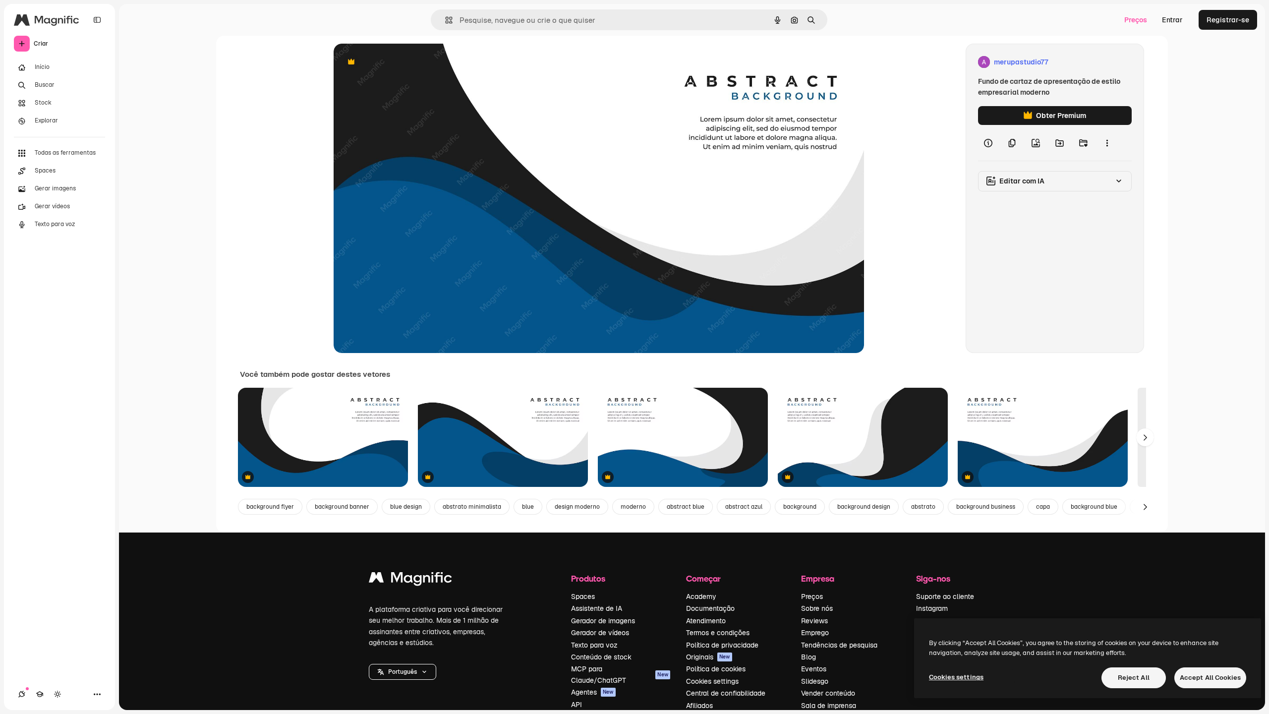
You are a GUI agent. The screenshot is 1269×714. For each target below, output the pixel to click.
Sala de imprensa (828, 705)
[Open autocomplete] (445, 20)
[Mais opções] (1107, 143)
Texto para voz (594, 645)
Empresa (817, 578)
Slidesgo (814, 681)
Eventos (813, 668)
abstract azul (743, 507)
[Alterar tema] (57, 694)
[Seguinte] (1145, 437)
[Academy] (40, 694)
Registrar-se (1228, 19)
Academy (701, 596)
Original (397, 62)
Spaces (583, 596)
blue (528, 507)
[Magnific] (410, 580)
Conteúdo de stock (601, 657)
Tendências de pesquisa (839, 645)
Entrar (1172, 19)
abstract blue (685, 507)
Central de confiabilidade (725, 693)
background (799, 507)
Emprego (815, 632)
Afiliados (699, 705)
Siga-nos (933, 578)
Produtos (588, 578)
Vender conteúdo (828, 693)
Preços (1135, 19)
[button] (402, 672)
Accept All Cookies (1210, 677)
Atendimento (706, 620)
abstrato (923, 507)
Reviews (814, 620)
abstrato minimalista (472, 507)
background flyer (270, 507)
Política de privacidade (722, 645)
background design (863, 507)
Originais (708, 657)
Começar (703, 578)
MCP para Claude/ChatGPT (619, 674)
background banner (342, 507)
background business (985, 507)
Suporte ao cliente (945, 596)
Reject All (1134, 677)
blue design (406, 507)
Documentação (710, 608)
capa (1043, 507)
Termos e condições (718, 632)
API (576, 704)
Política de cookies (716, 668)
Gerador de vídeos (600, 632)
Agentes (592, 692)
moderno (633, 507)
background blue (1094, 507)
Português (402, 672)
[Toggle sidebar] (97, 20)
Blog (808, 657)
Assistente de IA (596, 608)
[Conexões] (22, 694)
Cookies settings (712, 681)
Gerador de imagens (603, 620)
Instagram (932, 608)
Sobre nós (817, 608)
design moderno (577, 507)
